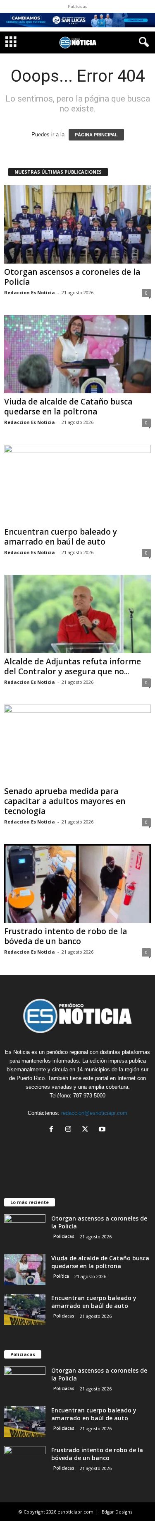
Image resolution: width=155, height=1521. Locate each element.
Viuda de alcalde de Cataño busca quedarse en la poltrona (68, 406)
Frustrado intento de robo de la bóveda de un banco (65, 936)
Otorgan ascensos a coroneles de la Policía (72, 276)
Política (61, 1276)
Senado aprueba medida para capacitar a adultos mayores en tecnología (64, 801)
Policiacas (63, 1236)
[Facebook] (53, 1130)
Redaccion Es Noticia (29, 292)
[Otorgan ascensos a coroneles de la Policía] (77, 224)
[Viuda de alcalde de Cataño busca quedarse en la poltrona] (77, 354)
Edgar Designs (117, 1512)
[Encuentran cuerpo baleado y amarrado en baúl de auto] (77, 484)
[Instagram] (70, 1130)
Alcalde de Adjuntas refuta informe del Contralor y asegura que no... (72, 666)
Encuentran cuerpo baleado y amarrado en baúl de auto (60, 536)
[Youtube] (103, 1130)
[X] (87, 1130)
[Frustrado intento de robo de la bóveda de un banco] (77, 883)
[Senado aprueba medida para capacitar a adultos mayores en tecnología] (77, 744)
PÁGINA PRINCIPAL (96, 134)
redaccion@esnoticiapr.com (94, 1113)
